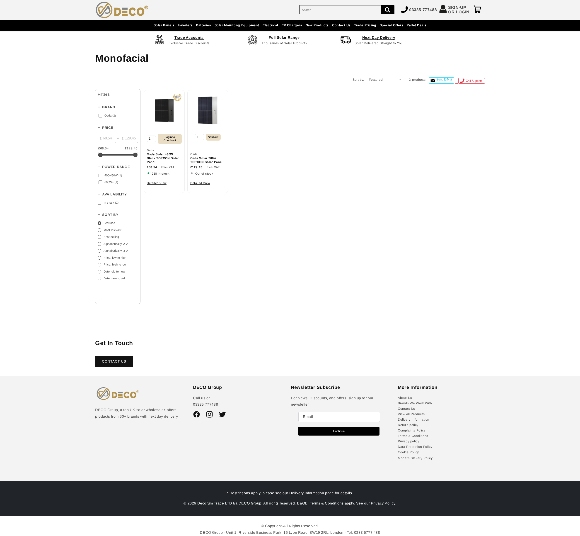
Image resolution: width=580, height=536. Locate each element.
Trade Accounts (189, 37)
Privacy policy (408, 441)
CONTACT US (114, 361)
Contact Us (406, 408)
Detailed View (157, 183)
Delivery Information (413, 419)
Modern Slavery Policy (415, 458)
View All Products (411, 414)
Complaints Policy (411, 430)
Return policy (408, 425)
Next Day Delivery (378, 37)
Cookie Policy (408, 452)
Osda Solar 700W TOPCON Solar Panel (206, 160)
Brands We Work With (415, 403)
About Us (405, 398)
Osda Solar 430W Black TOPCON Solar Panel (163, 158)
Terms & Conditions (413, 436)
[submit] (387, 9)
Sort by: (358, 79)
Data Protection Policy (415, 446)
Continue (339, 431)
